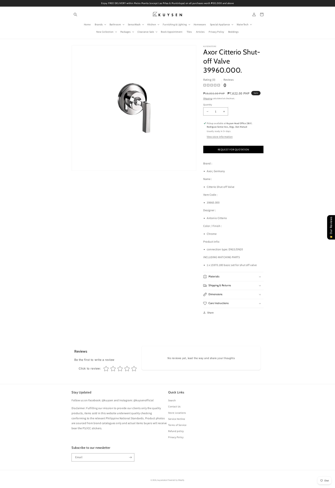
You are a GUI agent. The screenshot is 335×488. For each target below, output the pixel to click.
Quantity (207, 104)
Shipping (207, 98)
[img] (211, 85)
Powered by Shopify (176, 480)
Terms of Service (177, 425)
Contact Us (174, 406)
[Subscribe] (130, 457)
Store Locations (177, 412)
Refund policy (176, 431)
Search (172, 400)
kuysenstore (162, 480)
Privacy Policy (175, 437)
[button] (75, 14)
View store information (220, 136)
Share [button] (210, 312)
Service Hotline (176, 418)
